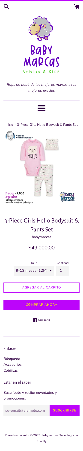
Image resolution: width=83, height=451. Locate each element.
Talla (34, 263)
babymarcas (50, 435)
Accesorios (12, 364)
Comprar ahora (41, 305)
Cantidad (62, 263)
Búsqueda (11, 358)
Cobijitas (10, 370)
